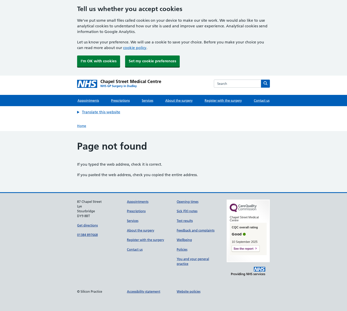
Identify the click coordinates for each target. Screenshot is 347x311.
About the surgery (179, 101)
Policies (182, 249)
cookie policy (134, 47)
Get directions (87, 225)
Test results (185, 221)
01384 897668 (87, 235)
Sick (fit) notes (187, 211)
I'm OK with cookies (98, 61)
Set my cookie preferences (152, 61)
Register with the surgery (223, 101)
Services (147, 101)
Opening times (187, 202)
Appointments (88, 101)
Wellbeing (184, 240)
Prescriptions (120, 101)
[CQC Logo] (243, 211)
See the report (243, 248)
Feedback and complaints (195, 230)
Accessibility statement (143, 291)
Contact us (261, 101)
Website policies (188, 291)
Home (81, 126)
